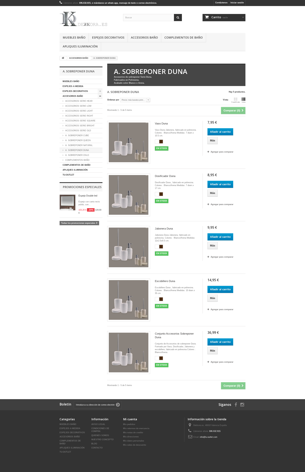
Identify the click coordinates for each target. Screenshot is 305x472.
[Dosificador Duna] (129, 195)
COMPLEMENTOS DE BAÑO (183, 37)
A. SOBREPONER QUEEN (78, 140)
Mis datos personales (133, 441)
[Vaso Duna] (129, 142)
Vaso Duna (161, 123)
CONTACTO (97, 448)
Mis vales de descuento (134, 445)
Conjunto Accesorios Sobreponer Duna (174, 335)
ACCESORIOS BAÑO (144, 37)
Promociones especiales (82, 187)
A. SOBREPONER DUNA (77, 150)
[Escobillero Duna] (129, 300)
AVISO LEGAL (98, 424)
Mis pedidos (129, 424)
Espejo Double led (87, 195)
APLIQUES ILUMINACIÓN (80, 46)
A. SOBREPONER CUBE (77, 135)
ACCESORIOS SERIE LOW (78, 106)
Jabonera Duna (164, 228)
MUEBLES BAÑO (74, 37)
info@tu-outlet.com (208, 437)
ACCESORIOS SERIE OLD (78, 130)
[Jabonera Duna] (129, 247)
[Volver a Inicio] (63, 58)
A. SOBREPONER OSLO (77, 155)
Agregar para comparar (222, 152)
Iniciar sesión (237, 2)
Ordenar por (113, 100)
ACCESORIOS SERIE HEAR (78, 101)
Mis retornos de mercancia (136, 428)
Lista (243, 102)
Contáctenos (221, 2)
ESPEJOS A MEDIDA (73, 86)
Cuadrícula (235, 102)
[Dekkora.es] (89, 18)
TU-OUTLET (68, 175)
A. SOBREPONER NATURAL (79, 145)
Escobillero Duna (165, 281)
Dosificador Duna (165, 176)
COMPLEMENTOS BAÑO (77, 160)
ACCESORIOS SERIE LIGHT (79, 111)
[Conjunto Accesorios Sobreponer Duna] (129, 352)
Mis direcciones (131, 436)
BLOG (94, 443)
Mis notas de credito (133, 432)
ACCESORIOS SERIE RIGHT (79, 116)
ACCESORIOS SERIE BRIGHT (80, 125)
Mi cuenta (130, 419)
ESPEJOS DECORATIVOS (108, 37)
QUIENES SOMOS (100, 435)
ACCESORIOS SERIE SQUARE (80, 121)
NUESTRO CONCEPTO (102, 439)
